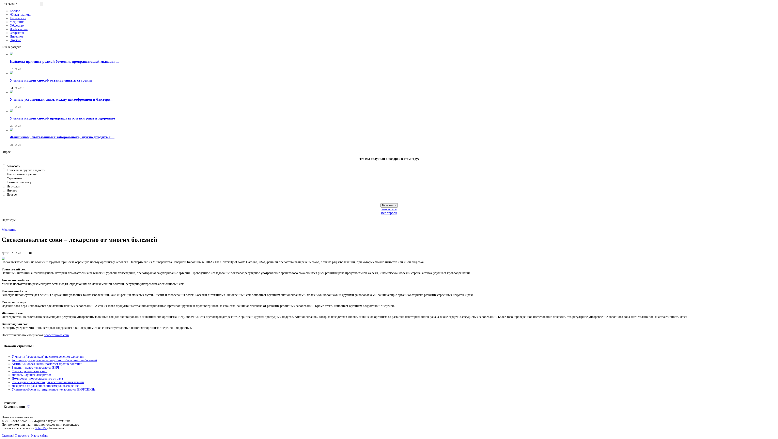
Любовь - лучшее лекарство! (31, 375)
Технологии (18, 18)
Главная (7, 435)
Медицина (17, 22)
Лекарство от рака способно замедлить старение (45, 385)
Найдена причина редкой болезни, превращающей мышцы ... (64, 61)
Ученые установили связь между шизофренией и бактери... (61, 99)
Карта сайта (39, 435)
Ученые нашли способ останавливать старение (51, 80)
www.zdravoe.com (56, 335)
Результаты (389, 209)
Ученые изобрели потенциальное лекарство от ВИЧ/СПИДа (53, 389)
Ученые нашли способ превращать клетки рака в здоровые (62, 118)
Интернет (16, 36)
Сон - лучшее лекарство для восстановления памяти (48, 382)
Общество (17, 25)
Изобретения (19, 29)
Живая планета (20, 14)
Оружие (15, 40)
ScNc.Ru (41, 428)
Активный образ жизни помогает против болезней (47, 364)
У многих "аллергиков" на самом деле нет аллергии (48, 356)
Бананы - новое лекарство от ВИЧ (35, 367)
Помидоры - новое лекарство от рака (37, 378)
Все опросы (389, 213)
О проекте (22, 435)
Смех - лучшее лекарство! (29, 371)
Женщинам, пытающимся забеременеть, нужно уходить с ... (62, 137)
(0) (28, 406)
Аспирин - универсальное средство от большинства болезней (54, 360)
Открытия (17, 32)
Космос (15, 11)
